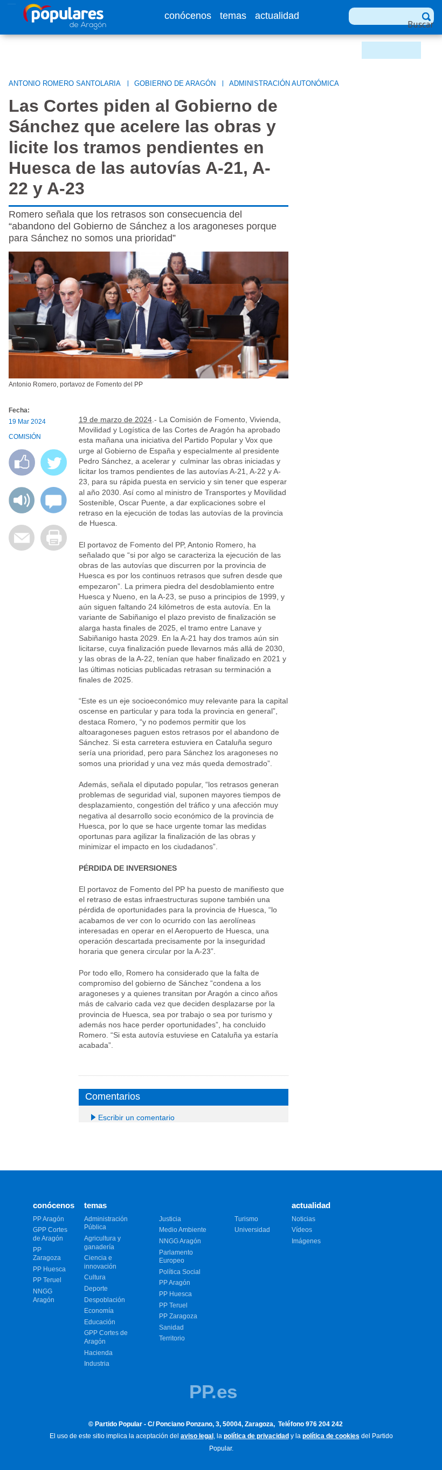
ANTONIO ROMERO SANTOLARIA (65, 83)
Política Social (180, 1272)
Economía (99, 1311)
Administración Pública (106, 1223)
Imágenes (306, 1241)
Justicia (170, 1219)
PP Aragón (48, 1219)
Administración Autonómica (284, 83)
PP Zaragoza (47, 1254)
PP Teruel (47, 1280)
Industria (96, 1363)
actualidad (277, 15)
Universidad (252, 1230)
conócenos (187, 15)
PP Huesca (49, 1269)
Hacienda (98, 1353)
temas (233, 15)
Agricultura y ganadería (102, 1243)
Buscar (421, 24)
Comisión (25, 437)
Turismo (246, 1219)
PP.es (213, 1391)
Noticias (303, 1219)
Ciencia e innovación (100, 1262)
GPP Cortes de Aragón (50, 1234)
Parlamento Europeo (176, 1257)
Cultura (95, 1277)
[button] (21, 510)
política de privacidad (256, 1436)
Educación (99, 1322)
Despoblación (104, 1300)
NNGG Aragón (43, 1296)
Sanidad (171, 1327)
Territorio (172, 1338)
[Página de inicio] (65, 27)
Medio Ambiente (182, 1230)
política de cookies (331, 1436)
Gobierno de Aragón (175, 83)
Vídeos (302, 1230)
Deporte (96, 1288)
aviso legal (197, 1436)
